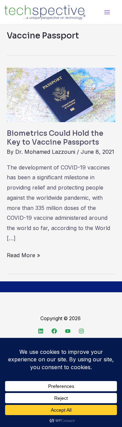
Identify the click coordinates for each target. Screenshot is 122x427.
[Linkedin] (40, 331)
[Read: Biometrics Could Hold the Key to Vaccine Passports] (61, 94)
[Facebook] (54, 331)
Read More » (23, 254)
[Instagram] (81, 331)
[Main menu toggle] (107, 12)
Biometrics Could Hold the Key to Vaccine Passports (55, 138)
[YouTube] (67, 331)
